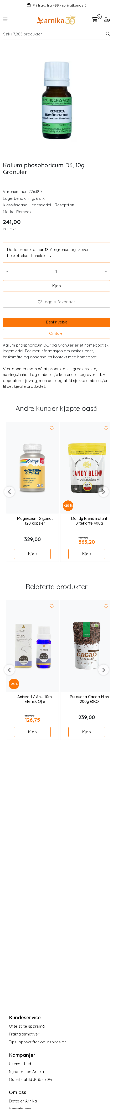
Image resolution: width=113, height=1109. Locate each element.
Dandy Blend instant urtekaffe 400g (89, 521)
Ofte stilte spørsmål (27, 1026)
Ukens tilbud (20, 1063)
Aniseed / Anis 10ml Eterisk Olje (35, 699)
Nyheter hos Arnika (26, 1071)
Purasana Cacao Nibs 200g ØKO (89, 699)
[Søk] (108, 34)
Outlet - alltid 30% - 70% (30, 1079)
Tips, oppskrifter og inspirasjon (37, 1041)
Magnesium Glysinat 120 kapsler (35, 521)
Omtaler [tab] (56, 333)
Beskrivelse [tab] (56, 322)
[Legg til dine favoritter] (52, 428)
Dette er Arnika (23, 1100)
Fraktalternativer (24, 1034)
